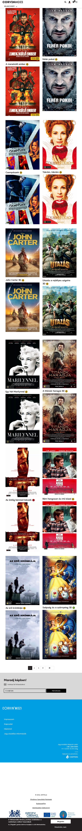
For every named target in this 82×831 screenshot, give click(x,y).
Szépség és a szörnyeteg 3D (57, 607)
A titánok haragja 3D (53, 391)
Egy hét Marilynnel (15, 391)
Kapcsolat (8, 724)
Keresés (65, 2)
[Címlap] (13, 2)
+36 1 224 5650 (72, 746)
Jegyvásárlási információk (15, 734)
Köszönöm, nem (60, 827)
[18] (33, 500)
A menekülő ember (15, 64)
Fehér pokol (48, 59)
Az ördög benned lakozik (19, 500)
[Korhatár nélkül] (73, 607)
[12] (56, 59)
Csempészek (12, 172)
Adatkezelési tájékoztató (41, 808)
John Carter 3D (13, 280)
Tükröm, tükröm (50, 172)
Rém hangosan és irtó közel (56, 498)
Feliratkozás (56, 691)
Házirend (8, 729)
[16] (27, 64)
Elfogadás (60, 821)
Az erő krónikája (14, 608)
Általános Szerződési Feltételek (41, 799)
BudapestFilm (41, 803)
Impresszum (9, 719)
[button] (70, 2)
